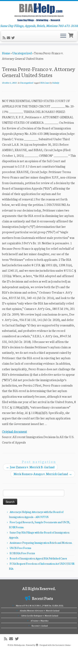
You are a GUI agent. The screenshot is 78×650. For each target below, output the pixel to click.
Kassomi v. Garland (40, 625)
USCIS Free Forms (20, 548)
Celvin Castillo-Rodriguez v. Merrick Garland (39, 615)
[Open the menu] (63, 36)
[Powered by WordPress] (37, 644)
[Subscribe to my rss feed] (5, 38)
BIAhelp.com (19, 645)
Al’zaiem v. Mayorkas (40, 620)
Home (6, 53)
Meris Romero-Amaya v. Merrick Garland (43, 474)
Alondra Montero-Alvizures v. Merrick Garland (39, 610)
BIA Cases (45, 82)
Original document (14, 431)
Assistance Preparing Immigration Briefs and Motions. (41, 543)
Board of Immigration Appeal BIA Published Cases (38, 558)
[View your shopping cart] (71, 35)
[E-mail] (9, 38)
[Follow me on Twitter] (13, 38)
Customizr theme (62, 645)
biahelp (55, 82)
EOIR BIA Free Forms (22, 553)
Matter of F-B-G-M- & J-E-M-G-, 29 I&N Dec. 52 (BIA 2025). (39, 605)
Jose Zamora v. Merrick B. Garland (30, 467)
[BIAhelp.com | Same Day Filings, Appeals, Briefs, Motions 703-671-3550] (39, 12)
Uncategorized (22, 53)
